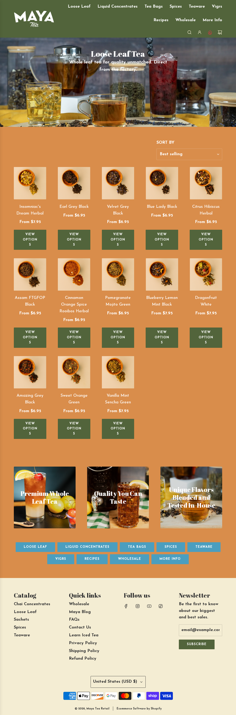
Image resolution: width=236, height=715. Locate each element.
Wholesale (129, 559)
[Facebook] (126, 606)
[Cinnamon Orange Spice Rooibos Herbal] (74, 274)
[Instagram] (138, 606)
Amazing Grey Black (30, 399)
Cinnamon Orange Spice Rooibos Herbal (74, 304)
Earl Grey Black (74, 207)
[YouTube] (149, 606)
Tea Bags (137, 547)
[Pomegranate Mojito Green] (118, 274)
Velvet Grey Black (118, 210)
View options (30, 240)
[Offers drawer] (210, 32)
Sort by (165, 143)
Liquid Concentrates (87, 547)
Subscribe (196, 644)
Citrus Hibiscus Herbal (206, 210)
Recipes (92, 559)
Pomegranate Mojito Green (118, 301)
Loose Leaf (35, 547)
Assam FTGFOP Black (30, 301)
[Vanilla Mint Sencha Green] (118, 372)
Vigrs (60, 559)
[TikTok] (161, 606)
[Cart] (220, 32)
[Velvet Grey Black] (118, 183)
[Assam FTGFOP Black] (30, 274)
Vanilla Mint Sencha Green (118, 399)
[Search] (189, 32)
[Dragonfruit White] (206, 274)
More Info (170, 559)
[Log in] (200, 32)
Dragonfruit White (206, 301)
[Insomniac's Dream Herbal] (30, 183)
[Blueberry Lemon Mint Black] (162, 274)
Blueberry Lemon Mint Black (162, 301)
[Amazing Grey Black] (30, 372)
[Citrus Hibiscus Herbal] (206, 183)
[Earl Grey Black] (74, 183)
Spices (171, 547)
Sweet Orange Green (74, 399)
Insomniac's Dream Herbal (30, 210)
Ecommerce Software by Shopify (139, 708)
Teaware (203, 547)
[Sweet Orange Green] (74, 372)
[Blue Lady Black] (162, 183)
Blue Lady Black (162, 207)
